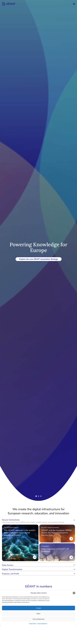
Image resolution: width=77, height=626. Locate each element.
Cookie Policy (32, 623)
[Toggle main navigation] (73, 4)
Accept (38, 608)
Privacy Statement (42, 623)
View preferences (38, 619)
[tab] (38, 520)
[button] (74, 593)
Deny (38, 614)
